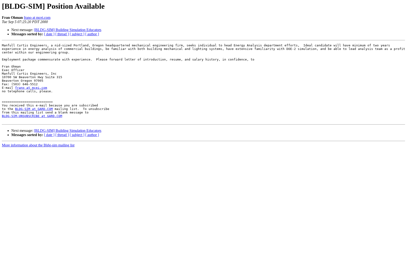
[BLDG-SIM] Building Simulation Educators (67, 30)
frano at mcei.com (37, 18)
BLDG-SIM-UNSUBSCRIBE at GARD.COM (32, 116)
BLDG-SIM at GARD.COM (34, 109)
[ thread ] (62, 34)
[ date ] (49, 34)
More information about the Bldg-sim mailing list (38, 145)
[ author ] (92, 34)
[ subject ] (77, 34)
